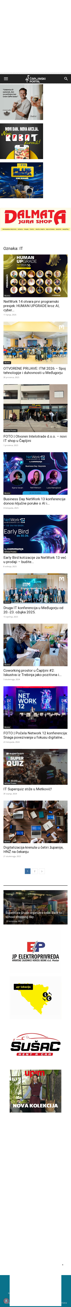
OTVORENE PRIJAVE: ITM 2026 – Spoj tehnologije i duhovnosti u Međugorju (34, 370)
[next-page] (42, 871)
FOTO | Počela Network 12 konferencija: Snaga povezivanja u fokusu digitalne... (35, 735)
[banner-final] (35, 1111)
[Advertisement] (35, 37)
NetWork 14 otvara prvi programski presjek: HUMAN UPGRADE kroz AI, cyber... (31, 305)
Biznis (7, 295)
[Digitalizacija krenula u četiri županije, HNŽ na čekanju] (35, 822)
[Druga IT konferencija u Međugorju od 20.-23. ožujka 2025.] (35, 588)
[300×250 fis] (21, 180)
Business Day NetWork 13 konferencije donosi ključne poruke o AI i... (34, 501)
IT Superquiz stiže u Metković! (27, 789)
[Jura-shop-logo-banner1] (35, 230)
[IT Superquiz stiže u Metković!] (35, 767)
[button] (5, 78)
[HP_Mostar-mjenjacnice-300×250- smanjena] (35, 1018)
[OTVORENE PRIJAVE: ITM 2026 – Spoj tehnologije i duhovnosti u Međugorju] (35, 343)
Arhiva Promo (10, 430)
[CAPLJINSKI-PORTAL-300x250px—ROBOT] (21, 158)
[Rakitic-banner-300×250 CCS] (21, 119)
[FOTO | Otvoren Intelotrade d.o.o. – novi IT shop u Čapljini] (35, 408)
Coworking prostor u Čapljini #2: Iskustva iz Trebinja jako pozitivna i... (32, 672)
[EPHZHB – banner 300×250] (35, 972)
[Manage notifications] (6, 1301)
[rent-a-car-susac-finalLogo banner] (35, 1065)
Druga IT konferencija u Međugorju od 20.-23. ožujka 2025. (33, 610)
